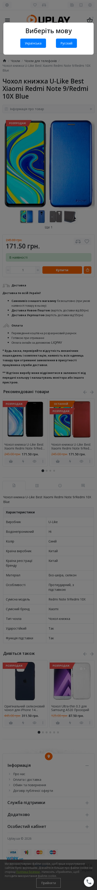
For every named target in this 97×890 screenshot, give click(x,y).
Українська (33, 43)
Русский (66, 43)
